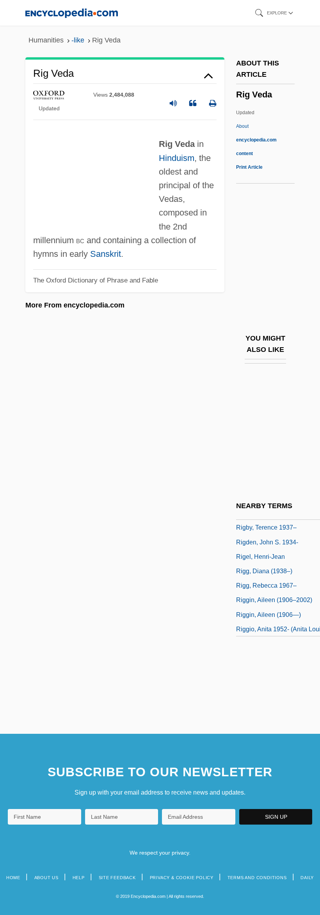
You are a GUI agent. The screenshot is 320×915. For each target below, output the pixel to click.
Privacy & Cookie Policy (181, 877)
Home (13, 877)
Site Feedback (117, 877)
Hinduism (176, 158)
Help (79, 877)
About (256, 140)
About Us (46, 877)
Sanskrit (105, 254)
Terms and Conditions (257, 877)
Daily (307, 877)
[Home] (71, 13)
